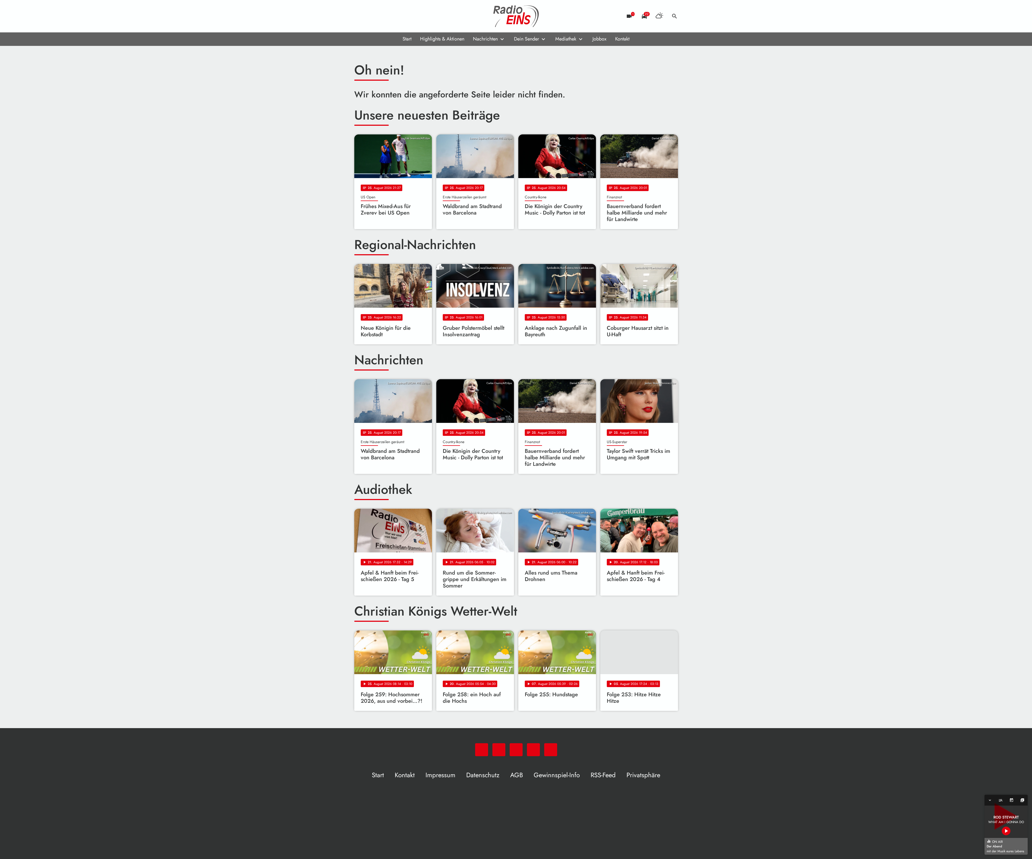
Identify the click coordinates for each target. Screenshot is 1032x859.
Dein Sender (526, 38)
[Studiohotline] (402, 16)
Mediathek (565, 38)
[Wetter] (659, 16)
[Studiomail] (392, 16)
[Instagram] (381, 16)
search (674, 16)
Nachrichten (485, 38)
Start (407, 38)
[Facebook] (370, 16)
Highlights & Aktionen (442, 38)
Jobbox (599, 38)
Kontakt (622, 38)
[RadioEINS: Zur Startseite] (516, 16)
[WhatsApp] (359, 16)
